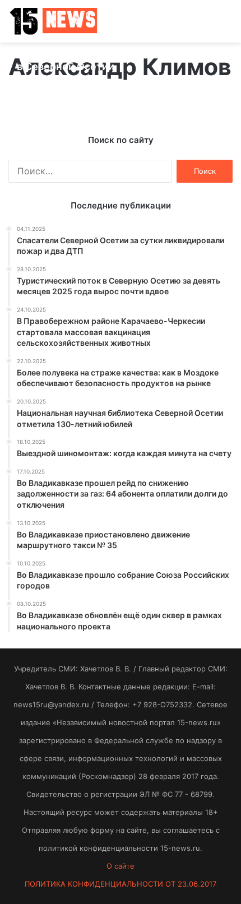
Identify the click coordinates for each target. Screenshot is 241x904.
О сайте (120, 865)
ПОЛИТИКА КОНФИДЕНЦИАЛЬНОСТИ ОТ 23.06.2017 (120, 883)
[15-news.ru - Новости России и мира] (53, 21)
